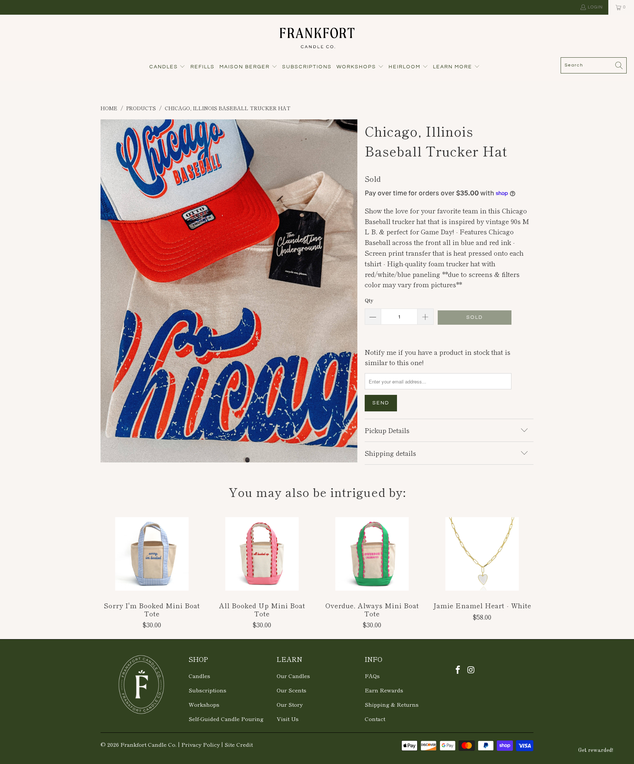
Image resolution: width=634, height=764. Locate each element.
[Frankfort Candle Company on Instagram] (471, 669)
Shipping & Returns (392, 704)
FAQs (372, 676)
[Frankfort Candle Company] (317, 37)
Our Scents (291, 690)
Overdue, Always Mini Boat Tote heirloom (372, 554)
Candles (199, 676)
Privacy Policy (200, 744)
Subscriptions (207, 690)
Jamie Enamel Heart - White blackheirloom (482, 554)
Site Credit (239, 744)
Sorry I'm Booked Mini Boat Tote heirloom (152, 554)
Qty (369, 300)
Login (595, 7)
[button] (167, 67)
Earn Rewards (384, 690)
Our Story (290, 704)
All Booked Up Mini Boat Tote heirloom (262, 554)
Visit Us (288, 718)
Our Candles (293, 676)
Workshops (204, 704)
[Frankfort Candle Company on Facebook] (458, 669)
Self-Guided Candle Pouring (226, 718)
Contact (375, 718)
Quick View (152, 570)
